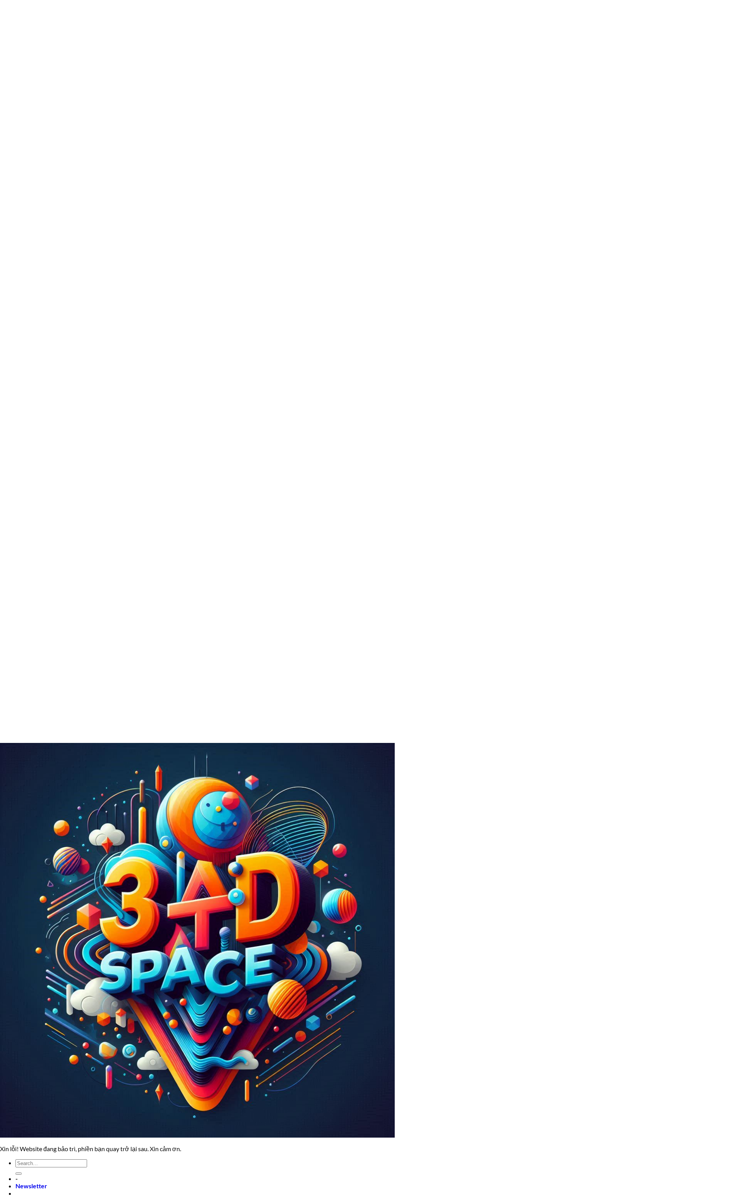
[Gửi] (18, 1173)
